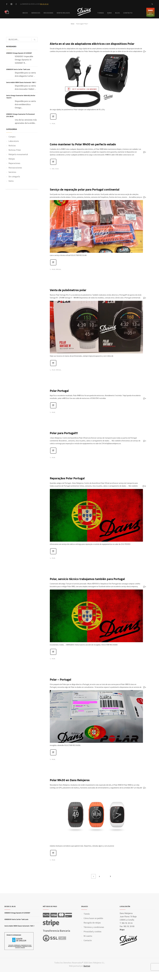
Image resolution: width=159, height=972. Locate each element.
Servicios (12, 172)
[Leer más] (53, 119)
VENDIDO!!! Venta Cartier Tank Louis (18, 69)
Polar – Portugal (60, 679)
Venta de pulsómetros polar (68, 290)
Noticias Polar (14, 150)
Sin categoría (14, 176)
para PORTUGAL (150, 12)
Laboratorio (13, 141)
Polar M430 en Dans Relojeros (70, 780)
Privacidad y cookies (92, 931)
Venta (11, 181)
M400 (53, 168)
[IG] (11, 4)
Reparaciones (14, 163)
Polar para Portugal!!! (64, 433)
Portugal (58, 269)
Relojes (11, 158)
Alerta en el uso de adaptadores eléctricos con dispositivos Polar (92, 43)
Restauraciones (15, 167)
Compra (11, 136)
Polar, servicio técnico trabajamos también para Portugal (87, 579)
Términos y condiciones (94, 927)
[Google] (16, 4)
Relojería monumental (18, 154)
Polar (53, 123)
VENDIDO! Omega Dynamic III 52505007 (19, 53)
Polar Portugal (59, 390)
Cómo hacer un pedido (93, 918)
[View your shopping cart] (7, 12)
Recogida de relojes (92, 922)
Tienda (87, 913)
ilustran (87, 966)
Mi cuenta (88, 936)
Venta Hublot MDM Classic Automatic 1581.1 (21, 82)
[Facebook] (6, 4)
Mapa (122, 929)
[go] (35, 39)
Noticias (12, 145)
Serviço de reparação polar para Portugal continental (84, 189)
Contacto (88, 940)
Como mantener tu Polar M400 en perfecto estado (83, 144)
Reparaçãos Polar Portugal (67, 478)
